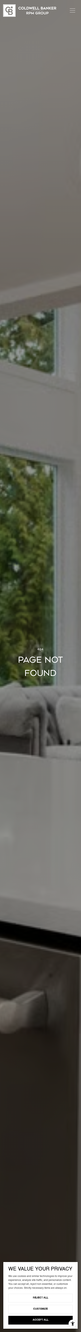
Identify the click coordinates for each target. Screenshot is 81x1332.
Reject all (40, 1298)
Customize (40, 1309)
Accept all (40, 1320)
